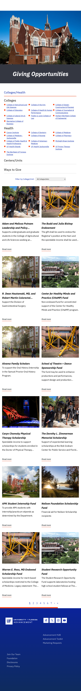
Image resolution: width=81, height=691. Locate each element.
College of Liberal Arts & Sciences (16, 117)
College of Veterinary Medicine (39, 142)
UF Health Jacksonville (40, 147)
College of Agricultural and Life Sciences (17, 106)
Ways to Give (12, 170)
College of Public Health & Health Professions (17, 142)
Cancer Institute (13, 132)
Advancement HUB (52, 634)
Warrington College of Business (15, 122)
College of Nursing (38, 136)
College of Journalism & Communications (64, 111)
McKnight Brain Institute (64, 141)
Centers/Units (13, 160)
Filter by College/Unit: (24, 179)
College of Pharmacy (63, 136)
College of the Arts (38, 105)
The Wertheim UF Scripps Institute (16, 153)
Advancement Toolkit (53, 638)
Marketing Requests (52, 642)
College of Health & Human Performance (41, 111)
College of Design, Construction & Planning (64, 106)
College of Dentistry (38, 132)
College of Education (14, 110)
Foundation (12, 658)
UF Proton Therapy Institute (62, 148)
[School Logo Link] (21, 621)
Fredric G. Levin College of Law (41, 117)
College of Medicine (63, 132)
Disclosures (12, 662)
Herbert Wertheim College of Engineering (65, 117)
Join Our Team (13, 654)
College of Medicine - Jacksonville (15, 137)
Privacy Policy (13, 666)
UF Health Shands (13, 147)
